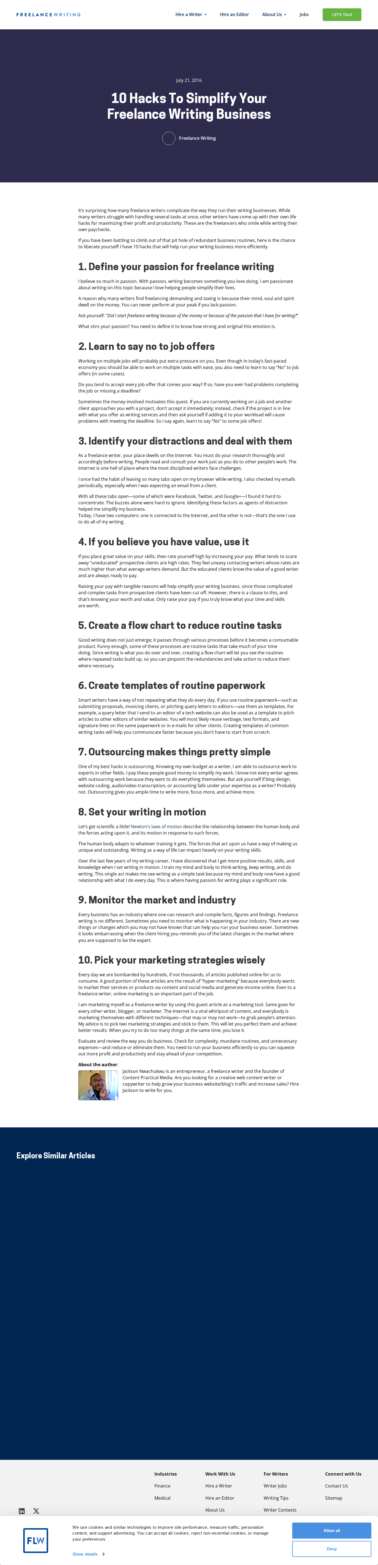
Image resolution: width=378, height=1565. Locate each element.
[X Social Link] (36, 1511)
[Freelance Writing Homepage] (30, 1484)
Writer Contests (280, 1510)
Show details (85, 1554)
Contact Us (336, 1486)
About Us (272, 14)
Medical (162, 1498)
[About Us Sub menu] (285, 14)
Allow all (331, 1530)
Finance (162, 1486)
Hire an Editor (234, 14)
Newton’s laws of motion (156, 826)
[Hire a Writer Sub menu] (205, 14)
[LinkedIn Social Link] (23, 1511)
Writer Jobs (275, 1486)
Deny (332, 1548)
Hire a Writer (188, 14)
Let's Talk (342, 14)
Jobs (304, 14)
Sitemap (333, 1498)
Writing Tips (276, 1498)
